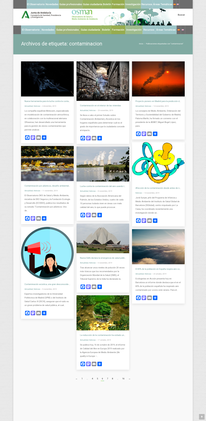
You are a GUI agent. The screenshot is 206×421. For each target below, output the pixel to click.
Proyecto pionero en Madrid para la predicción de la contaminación (166, 101)
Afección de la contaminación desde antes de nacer (160, 188)
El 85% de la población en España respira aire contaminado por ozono (168, 269)
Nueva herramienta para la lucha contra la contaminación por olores (56, 101)
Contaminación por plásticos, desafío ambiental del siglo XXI (52, 186)
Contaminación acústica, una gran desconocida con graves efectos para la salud (62, 284)
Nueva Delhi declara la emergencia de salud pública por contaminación (112, 258)
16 (123, 378)
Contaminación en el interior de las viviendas (100, 105)
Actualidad (29, 106)
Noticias (37, 106)
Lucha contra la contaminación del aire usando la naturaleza (108, 186)
